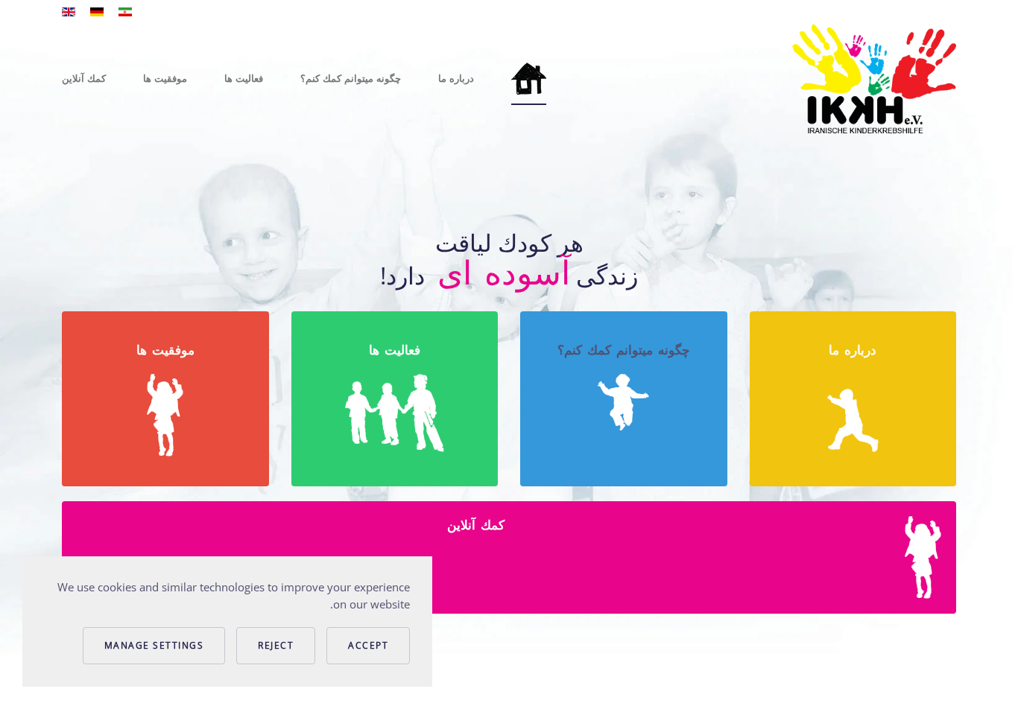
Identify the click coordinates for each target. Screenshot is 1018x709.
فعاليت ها (243, 78)
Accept (368, 645)
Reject (276, 645)
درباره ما (456, 78)
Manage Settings (154, 645)
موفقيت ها (165, 78)
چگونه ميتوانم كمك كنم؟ (350, 78)
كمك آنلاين (84, 78)
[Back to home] (874, 78)
